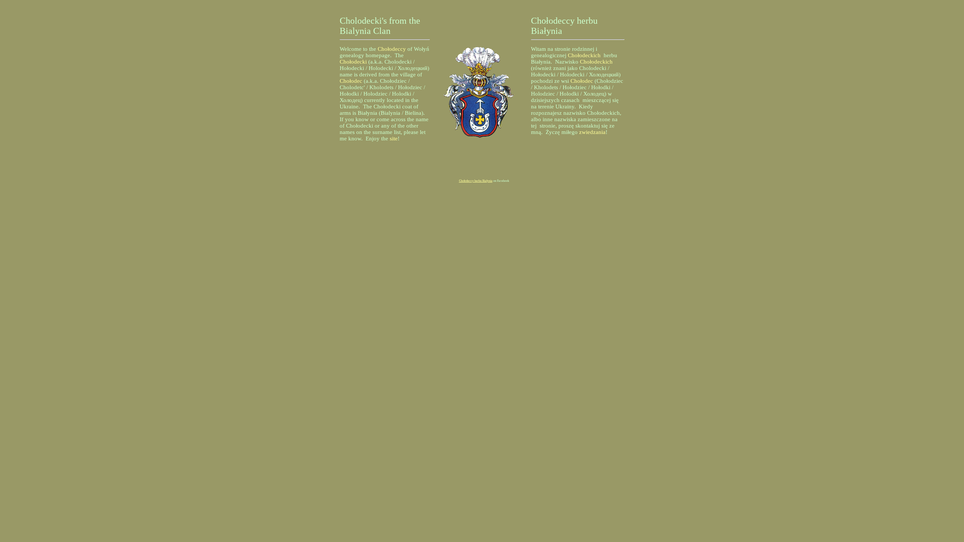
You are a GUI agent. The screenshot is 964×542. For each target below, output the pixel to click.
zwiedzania (592, 132)
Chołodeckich (584, 55)
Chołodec (351, 81)
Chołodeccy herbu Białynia (476, 181)
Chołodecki (353, 62)
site (394, 139)
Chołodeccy (392, 49)
